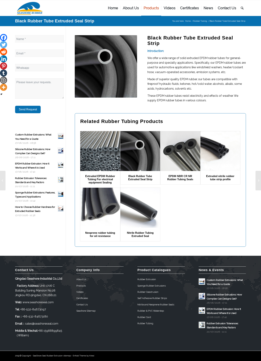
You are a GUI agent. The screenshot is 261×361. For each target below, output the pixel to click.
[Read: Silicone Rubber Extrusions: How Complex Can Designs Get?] (61, 151)
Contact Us (82, 304)
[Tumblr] (3, 73)
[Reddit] (3, 51)
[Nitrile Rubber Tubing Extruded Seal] (140, 208)
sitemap (67, 356)
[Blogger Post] (3, 80)
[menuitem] (113, 8)
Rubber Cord (144, 317)
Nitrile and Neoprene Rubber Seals (155, 304)
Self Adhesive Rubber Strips (152, 298)
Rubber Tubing (119, 121)
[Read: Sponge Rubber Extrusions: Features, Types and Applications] (61, 194)
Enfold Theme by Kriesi (83, 356)
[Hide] (1, 94)
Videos (79, 292)
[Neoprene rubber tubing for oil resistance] (100, 208)
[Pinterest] (3, 65)
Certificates (82, 298)
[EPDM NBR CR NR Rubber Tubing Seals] (180, 151)
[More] (3, 87)
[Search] (242, 8)
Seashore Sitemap (86, 310)
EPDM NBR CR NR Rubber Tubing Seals (180, 178)
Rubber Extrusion (146, 279)
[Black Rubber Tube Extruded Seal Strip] (140, 151)
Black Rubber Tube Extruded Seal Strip (54, 20)
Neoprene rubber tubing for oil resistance (100, 234)
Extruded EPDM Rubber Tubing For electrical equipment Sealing (100, 179)
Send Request (28, 109)
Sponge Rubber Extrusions (151, 285)
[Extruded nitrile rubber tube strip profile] (220, 151)
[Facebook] (3, 37)
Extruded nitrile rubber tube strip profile (220, 178)
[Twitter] (3, 44)
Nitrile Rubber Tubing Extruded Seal (140, 234)
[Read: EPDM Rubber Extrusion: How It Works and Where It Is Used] (61, 165)
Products (81, 285)
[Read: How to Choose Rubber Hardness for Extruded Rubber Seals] (61, 208)
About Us (81, 279)
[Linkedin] (3, 58)
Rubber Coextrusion (147, 292)
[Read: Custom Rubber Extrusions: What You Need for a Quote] (61, 136)
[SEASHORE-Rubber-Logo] (30, 8)
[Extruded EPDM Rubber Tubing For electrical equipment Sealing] (100, 151)
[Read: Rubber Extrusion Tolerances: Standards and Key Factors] (61, 180)
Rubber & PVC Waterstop (150, 310)
